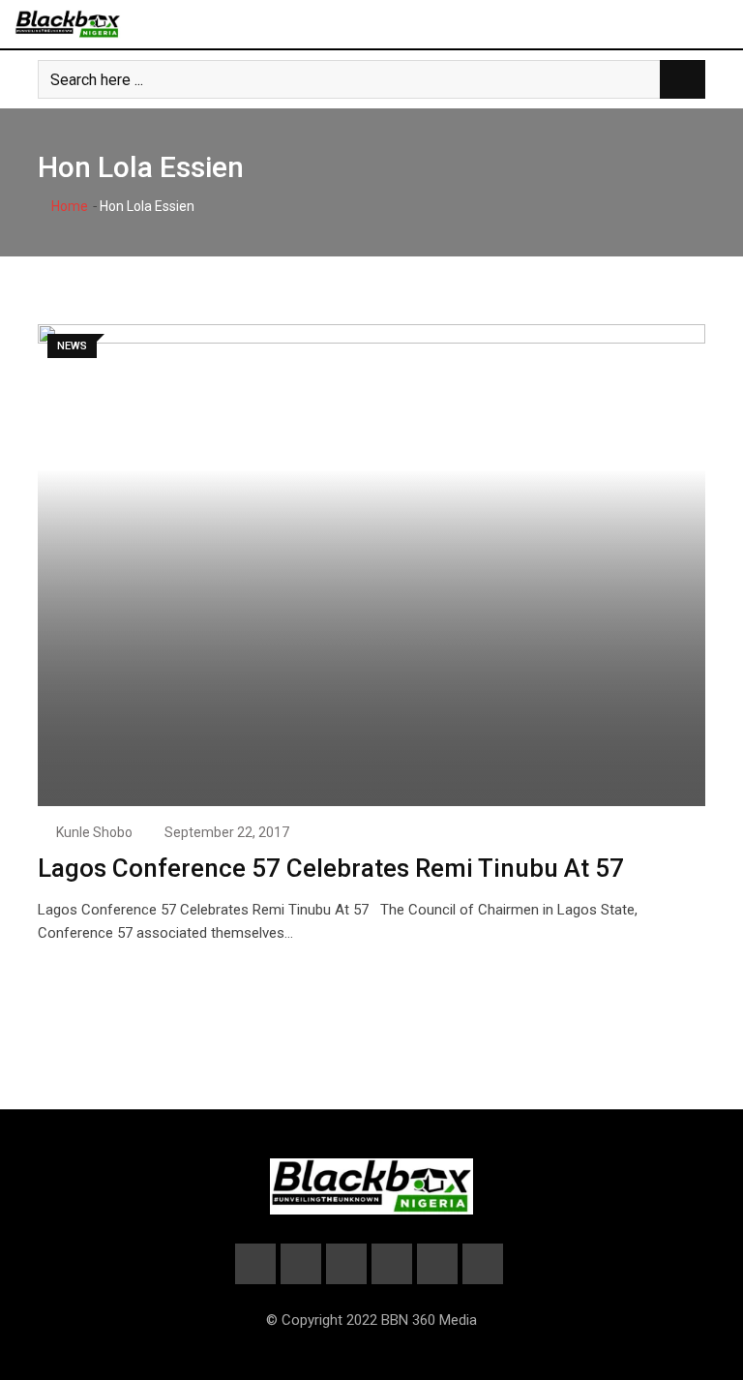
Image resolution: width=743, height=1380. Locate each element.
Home (68, 206)
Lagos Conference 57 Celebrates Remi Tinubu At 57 (331, 868)
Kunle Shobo (94, 832)
